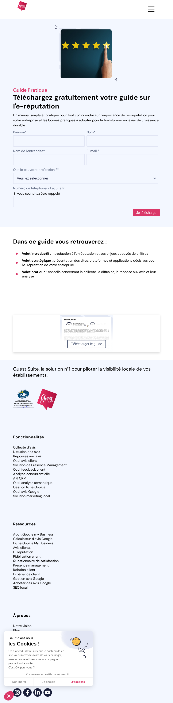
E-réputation (23, 552)
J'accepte (78, 681)
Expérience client (26, 574)
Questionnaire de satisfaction (36, 561)
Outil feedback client (29, 469)
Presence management (31, 565)
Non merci (19, 681)
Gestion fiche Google (29, 487)
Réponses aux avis (27, 456)
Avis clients (22, 547)
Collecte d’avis (24, 447)
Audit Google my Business (33, 534)
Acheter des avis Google (32, 583)
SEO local (20, 587)
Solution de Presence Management (40, 465)
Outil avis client (25, 460)
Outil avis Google (26, 491)
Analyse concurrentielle (31, 474)
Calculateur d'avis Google (33, 539)
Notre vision (22, 626)
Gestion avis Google (28, 578)
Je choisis (48, 681)
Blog (16, 630)
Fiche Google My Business (33, 543)
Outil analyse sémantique (33, 483)
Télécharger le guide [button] (86, 344)
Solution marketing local (31, 496)
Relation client (24, 570)
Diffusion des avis (26, 452)
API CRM (19, 478)
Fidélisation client (27, 556)
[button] (9, 696)
